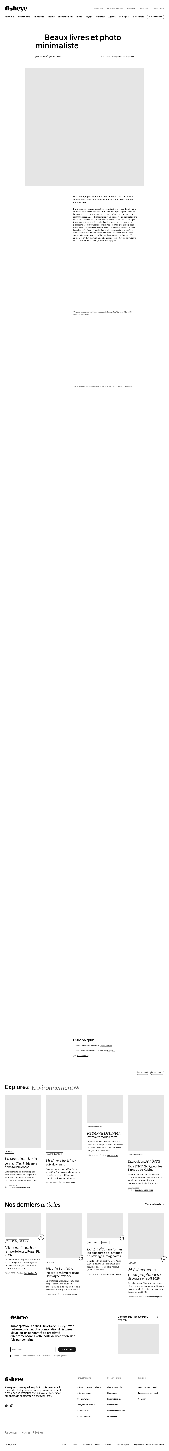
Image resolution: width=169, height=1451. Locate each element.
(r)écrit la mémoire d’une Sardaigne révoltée (62, 1272)
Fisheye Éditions (114, 1399)
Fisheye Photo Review (86, 1405)
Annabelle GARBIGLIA (21, 1187)
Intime (79, 17)
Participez (123, 17)
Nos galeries (112, 1393)
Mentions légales (123, 1444)
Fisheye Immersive (115, 1387)
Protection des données (91, 1444)
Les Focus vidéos (84, 1416)
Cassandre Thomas (113, 1274)
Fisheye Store (143, 9)
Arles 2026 (39, 17)
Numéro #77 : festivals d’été (17, 17)
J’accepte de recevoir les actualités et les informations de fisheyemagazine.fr (40, 1356)
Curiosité (100, 17)
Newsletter (131, 9)
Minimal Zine (81, 227)
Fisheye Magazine (126, 57)
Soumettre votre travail (115, 9)
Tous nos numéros (84, 1399)
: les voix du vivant (61, 1162)
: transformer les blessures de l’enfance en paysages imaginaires (104, 1252)
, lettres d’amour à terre (104, 1135)
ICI (108, 1051)
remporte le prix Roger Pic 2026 (23, 1250)
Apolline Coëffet (30, 1273)
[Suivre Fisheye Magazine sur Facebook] (6, 1405)
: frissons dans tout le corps (21, 1162)
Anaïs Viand (70, 1183)
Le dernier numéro (84, 1393)
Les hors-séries (83, 1410)
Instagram (41, 57)
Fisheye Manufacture (116, 1410)
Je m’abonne (67, 1349)
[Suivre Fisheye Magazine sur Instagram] (11, 1405)
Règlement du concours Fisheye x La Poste (149, 1444)
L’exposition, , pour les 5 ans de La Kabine (145, 1165)
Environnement (65, 17)
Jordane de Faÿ (71, 1294)
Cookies (108, 1444)
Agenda (112, 17)
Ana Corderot (112, 1155)
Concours (142, 1399)
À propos (63, 1444)
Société (51, 17)
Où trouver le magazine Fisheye (89, 1387)
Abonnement (98, 9)
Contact (75, 1444)
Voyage (89, 17)
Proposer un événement (148, 1393)
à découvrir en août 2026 (144, 1273)
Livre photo (56, 57)
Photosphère (138, 17)
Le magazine (112, 1416)
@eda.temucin (106, 1046)
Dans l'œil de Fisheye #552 (133, 1317)
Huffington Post (90, 230)
